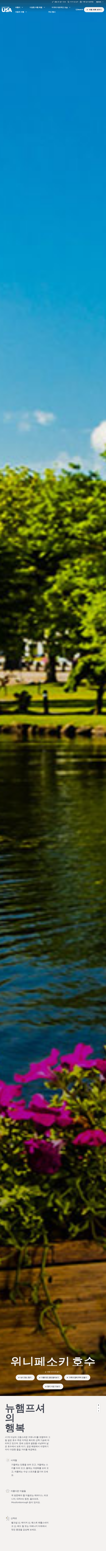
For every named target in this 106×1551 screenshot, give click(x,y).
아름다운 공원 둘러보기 (50, 1377)
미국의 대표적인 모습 (60, 7)
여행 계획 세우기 (95, 9)
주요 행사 (52, 12)
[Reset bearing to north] (98, 1411)
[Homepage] (7, 11)
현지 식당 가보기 (53, 1386)
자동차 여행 (19, 12)
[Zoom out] (98, 1408)
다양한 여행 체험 (36, 7)
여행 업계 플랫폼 (88, 2)
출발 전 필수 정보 (60, 2)
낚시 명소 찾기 (25, 1377)
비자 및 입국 (74, 2)
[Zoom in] (98, 1405)
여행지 (17, 7)
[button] (99, 2)
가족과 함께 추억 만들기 (78, 1377)
